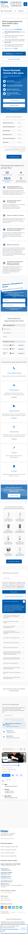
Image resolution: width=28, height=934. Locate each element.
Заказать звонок (14, 495)
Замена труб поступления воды (9, 138)
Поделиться (2, 907)
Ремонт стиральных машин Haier (9, 846)
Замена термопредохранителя (9, 126)
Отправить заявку (14, 105)
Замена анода (5, 142)
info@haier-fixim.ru (6, 877)
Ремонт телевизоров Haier (8, 852)
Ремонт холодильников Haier (8, 849)
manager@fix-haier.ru (6, 881)
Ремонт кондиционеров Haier (9, 856)
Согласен (23, 929)
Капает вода (5, 349)
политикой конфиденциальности (16, 308)
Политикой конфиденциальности (17, 719)
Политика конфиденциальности (14, 919)
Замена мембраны (6, 130)
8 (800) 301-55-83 (5, 874)
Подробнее (14, 397)
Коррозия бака (5, 353)
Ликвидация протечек (7, 134)
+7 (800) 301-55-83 (16, 2)
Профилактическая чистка (8, 122)
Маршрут (7, 775)
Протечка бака (6, 345)
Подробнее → (21, 345)
